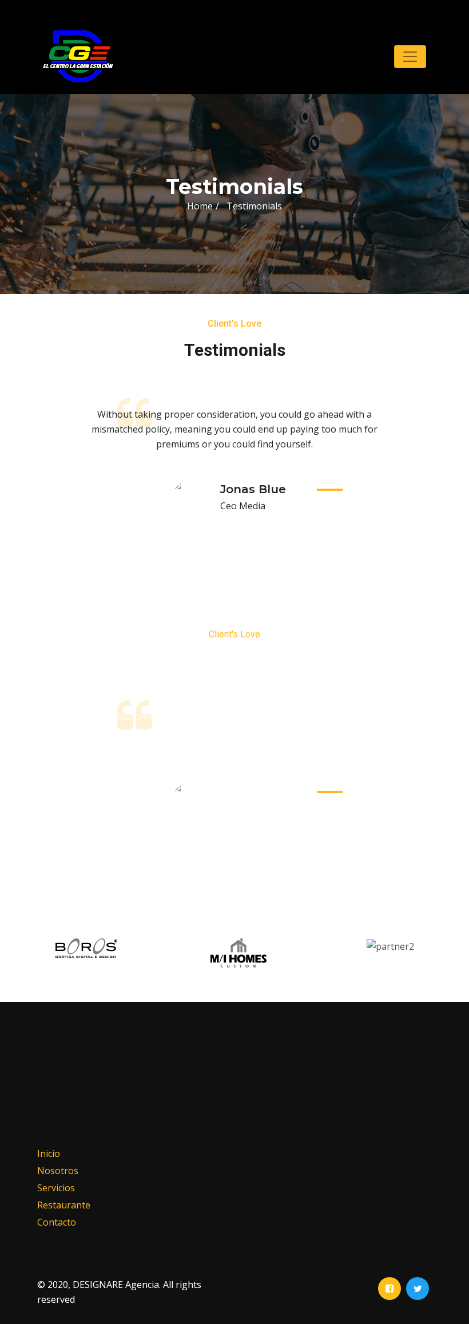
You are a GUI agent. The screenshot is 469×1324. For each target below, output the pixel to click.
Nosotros (57, 1170)
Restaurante (63, 1205)
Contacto (56, 1222)
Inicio (48, 1153)
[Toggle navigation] (410, 56)
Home (200, 206)
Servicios (56, 1188)
